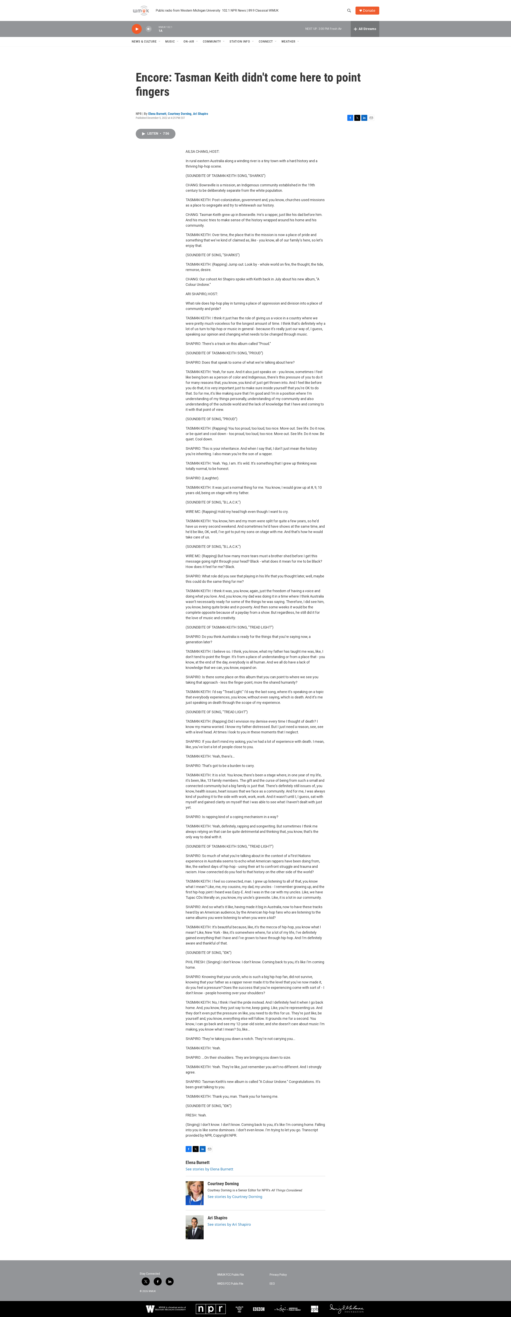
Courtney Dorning (179, 114)
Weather (288, 41)
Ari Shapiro (200, 114)
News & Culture (144, 41)
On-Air (188, 41)
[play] (137, 29)
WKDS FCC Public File (230, 1283)
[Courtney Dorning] (195, 1193)
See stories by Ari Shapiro (229, 1224)
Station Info (240, 41)
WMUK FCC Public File (230, 1274)
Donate (369, 10)
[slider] (155, 29)
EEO (272, 1283)
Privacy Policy (278, 1274)
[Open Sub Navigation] (159, 41)
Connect (266, 41)
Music (170, 41)
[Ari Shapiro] (195, 1227)
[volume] (148, 29)
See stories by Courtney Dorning (235, 1196)
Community (212, 41)
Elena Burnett (157, 114)
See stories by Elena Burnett (209, 1169)
